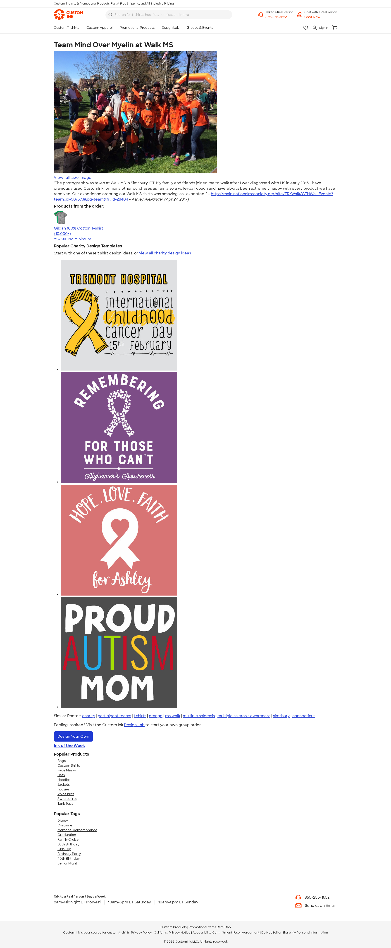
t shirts (140, 715)
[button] (320, 17)
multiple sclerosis (199, 715)
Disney (62, 821)
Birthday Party (69, 854)
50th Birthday (68, 844)
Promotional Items (202, 927)
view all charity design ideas (165, 253)
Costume (64, 825)
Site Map (224, 927)
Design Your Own (73, 736)
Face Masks (66, 770)
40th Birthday (68, 859)
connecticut (303, 715)
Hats (61, 775)
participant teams (114, 715)
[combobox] (168, 14)
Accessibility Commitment (212, 932)
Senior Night (67, 863)
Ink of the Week (69, 745)
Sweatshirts (66, 799)
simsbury (281, 715)
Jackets (63, 785)
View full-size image (72, 177)
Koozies (63, 789)
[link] (68, 14)
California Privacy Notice (172, 932)
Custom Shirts (68, 766)
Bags (61, 761)
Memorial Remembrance (77, 830)
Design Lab (134, 725)
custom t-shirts (118, 932)
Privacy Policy (141, 932)
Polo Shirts (65, 794)
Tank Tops (65, 804)
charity (88, 715)
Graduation (66, 835)
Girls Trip (64, 849)
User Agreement (246, 932)
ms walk (172, 715)
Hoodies (63, 780)
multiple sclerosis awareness (243, 715)
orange (155, 715)
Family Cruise (68, 840)
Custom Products (173, 927)
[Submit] (110, 14)
